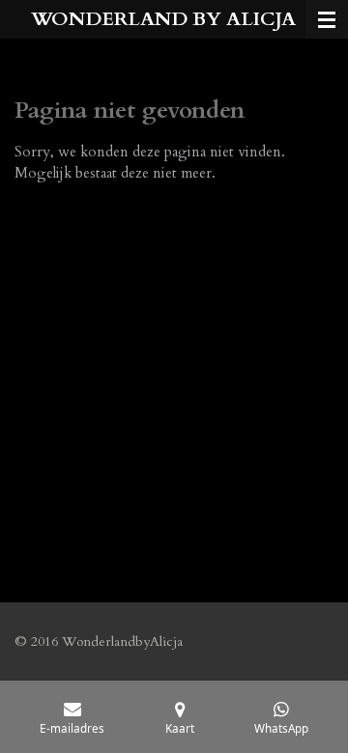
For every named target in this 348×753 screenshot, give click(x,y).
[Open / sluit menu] (326, 19)
